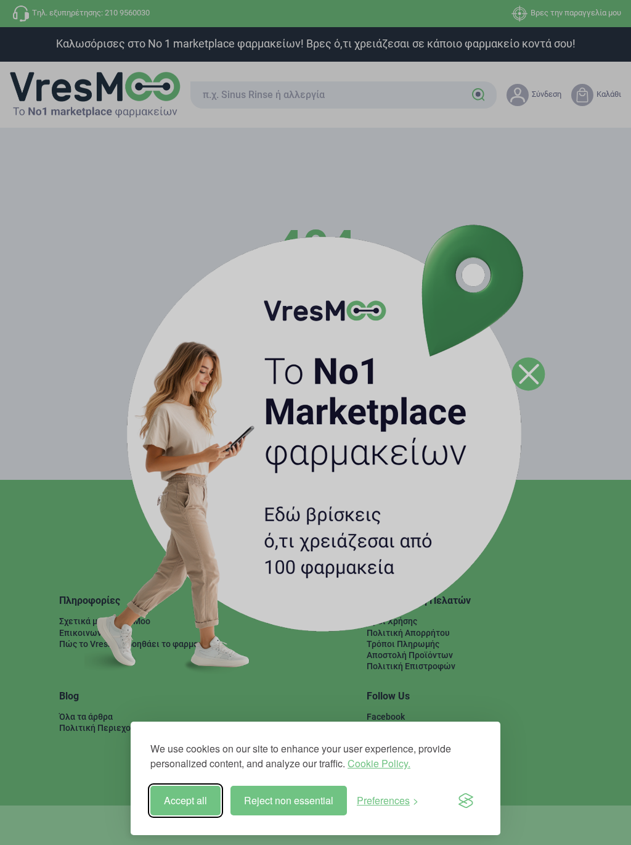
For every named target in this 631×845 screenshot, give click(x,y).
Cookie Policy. (379, 763)
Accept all (185, 800)
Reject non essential (288, 800)
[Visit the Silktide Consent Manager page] (466, 800)
